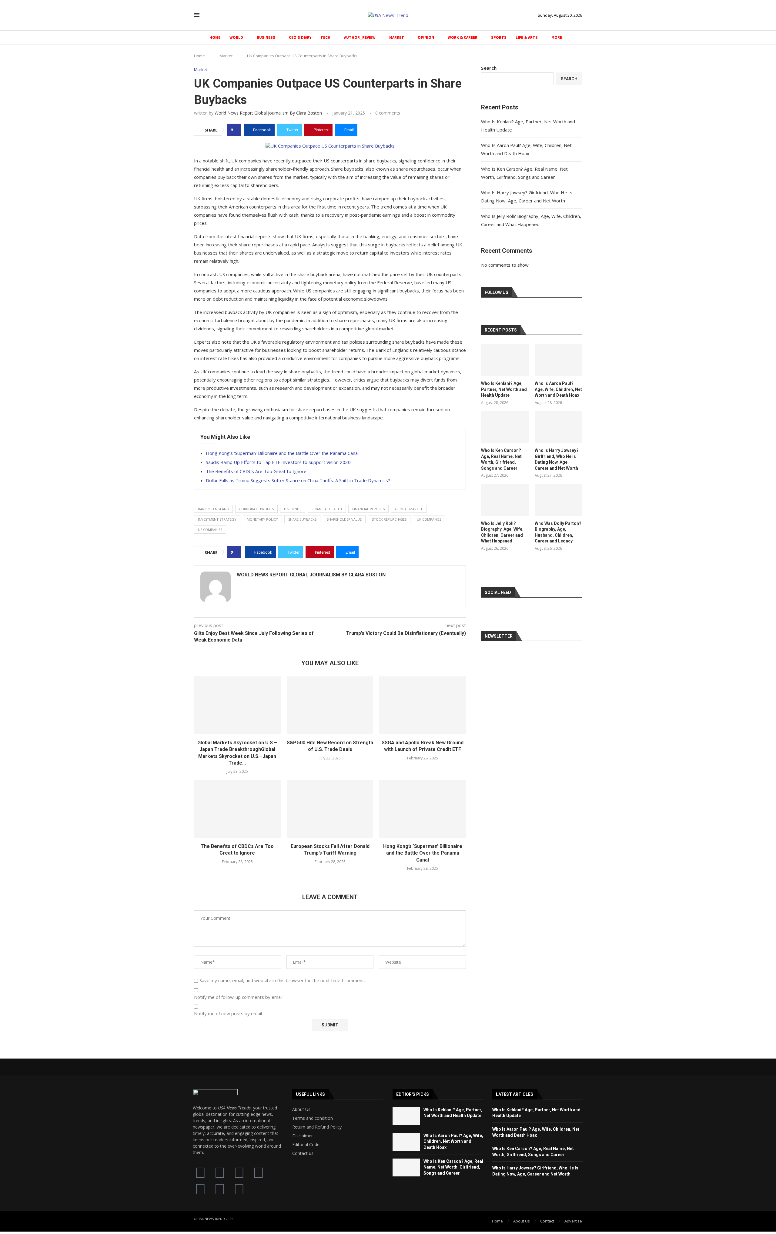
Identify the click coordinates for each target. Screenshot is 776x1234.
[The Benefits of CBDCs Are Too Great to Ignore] (237, 809)
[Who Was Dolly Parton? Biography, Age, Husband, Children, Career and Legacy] (558, 499)
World (236, 37)
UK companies (429, 519)
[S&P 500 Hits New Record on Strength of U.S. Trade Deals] (330, 705)
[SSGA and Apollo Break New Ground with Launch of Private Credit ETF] (422, 705)
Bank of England (213, 509)
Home (214, 37)
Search (489, 68)
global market (409, 509)
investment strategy (217, 519)
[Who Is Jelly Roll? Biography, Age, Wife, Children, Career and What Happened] (504, 499)
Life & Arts (527, 37)
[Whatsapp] (219, 1188)
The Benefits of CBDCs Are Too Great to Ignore (256, 471)
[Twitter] (219, 1172)
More (556, 37)
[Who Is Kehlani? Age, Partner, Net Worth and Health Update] (504, 360)
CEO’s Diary (300, 37)
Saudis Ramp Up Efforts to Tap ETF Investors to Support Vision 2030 (278, 462)
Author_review (360, 37)
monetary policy (262, 519)
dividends (292, 509)
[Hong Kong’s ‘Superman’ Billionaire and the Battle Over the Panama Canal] (422, 809)
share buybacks (302, 519)
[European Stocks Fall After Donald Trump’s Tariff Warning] (330, 809)
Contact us (302, 1153)
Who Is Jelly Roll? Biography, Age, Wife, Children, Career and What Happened (502, 532)
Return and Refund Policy (317, 1127)
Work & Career (462, 37)
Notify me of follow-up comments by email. (238, 997)
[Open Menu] (196, 15)
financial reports (368, 509)
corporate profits (256, 509)
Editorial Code (305, 1144)
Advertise (573, 1221)
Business (266, 37)
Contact (547, 1221)
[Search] (209, 15)
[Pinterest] (239, 1188)
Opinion (426, 37)
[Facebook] (200, 1172)
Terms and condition (312, 1118)
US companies (210, 529)
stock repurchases (389, 519)
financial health (327, 509)
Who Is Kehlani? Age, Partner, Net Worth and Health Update (504, 389)
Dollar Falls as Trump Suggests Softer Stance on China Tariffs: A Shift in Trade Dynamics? (298, 480)
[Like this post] (236, 130)
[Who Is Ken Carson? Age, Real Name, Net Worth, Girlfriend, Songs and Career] (504, 427)
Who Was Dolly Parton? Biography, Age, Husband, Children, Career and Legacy (558, 532)
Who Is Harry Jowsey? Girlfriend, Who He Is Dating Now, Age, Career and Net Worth (557, 459)
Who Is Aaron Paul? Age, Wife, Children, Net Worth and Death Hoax (558, 389)
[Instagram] (200, 1188)
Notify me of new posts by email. (228, 1013)
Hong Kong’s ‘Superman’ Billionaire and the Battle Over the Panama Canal (282, 453)
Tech (325, 37)
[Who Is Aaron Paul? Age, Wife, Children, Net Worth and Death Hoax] (558, 360)
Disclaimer (302, 1136)
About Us (301, 1109)
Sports (499, 37)
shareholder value (344, 519)
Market (396, 37)
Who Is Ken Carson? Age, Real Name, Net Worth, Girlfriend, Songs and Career (501, 459)
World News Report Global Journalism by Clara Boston (268, 113)
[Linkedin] (258, 1172)
